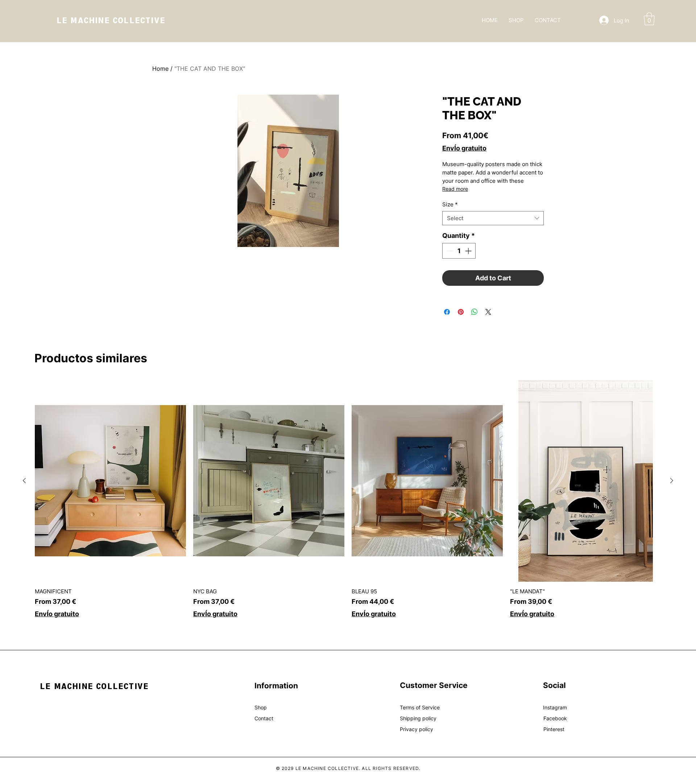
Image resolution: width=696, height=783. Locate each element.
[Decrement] (449, 250)
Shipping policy (418, 718)
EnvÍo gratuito (464, 148)
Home (160, 68)
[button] (649, 18)
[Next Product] (671, 480)
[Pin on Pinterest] (460, 312)
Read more (455, 189)
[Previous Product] (24, 480)
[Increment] (469, 250)
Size (450, 204)
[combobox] (493, 218)
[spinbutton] (459, 250)
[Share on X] (488, 312)
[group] (348, 499)
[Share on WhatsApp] (474, 312)
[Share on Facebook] (447, 312)
